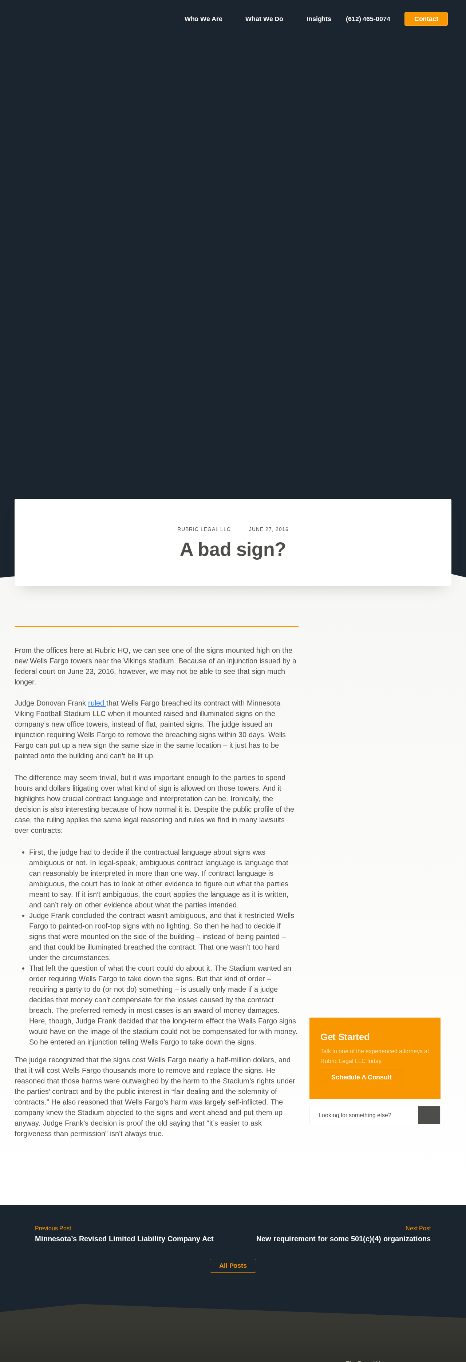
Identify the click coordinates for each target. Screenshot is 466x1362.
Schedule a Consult (361, 1077)
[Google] (414, 1135)
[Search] (429, 1115)
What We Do (264, 19)
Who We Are (203, 19)
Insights (319, 19)
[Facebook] (336, 1135)
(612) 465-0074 (368, 19)
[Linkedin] (388, 1135)
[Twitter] (362, 1135)
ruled (97, 703)
